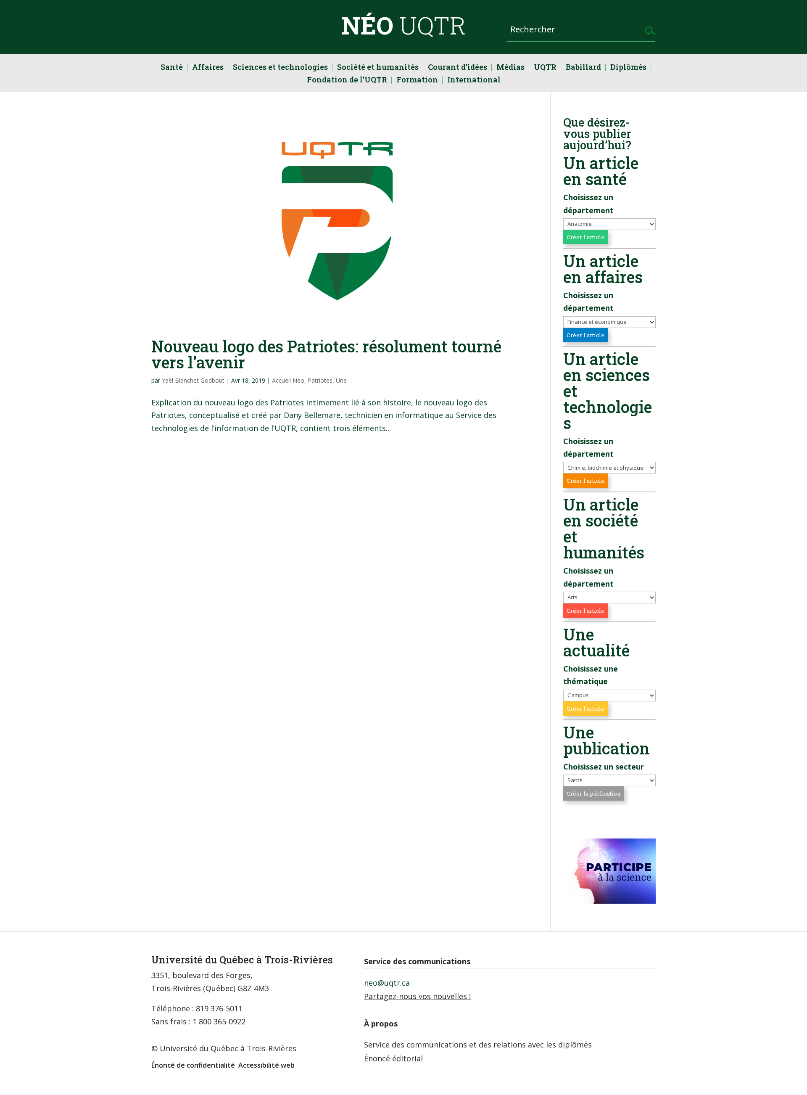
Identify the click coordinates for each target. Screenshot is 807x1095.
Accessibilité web (266, 1065)
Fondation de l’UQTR (347, 81)
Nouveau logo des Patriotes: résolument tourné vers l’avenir (326, 354)
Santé (172, 68)
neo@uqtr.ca (387, 983)
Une (341, 380)
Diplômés (628, 68)
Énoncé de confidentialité (193, 1065)
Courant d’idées (457, 68)
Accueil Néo (288, 380)
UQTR (545, 68)
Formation (417, 81)
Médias (510, 68)
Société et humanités (378, 68)
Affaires (208, 68)
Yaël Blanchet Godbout (193, 380)
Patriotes (320, 380)
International (474, 81)
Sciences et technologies (280, 68)
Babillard (583, 68)
